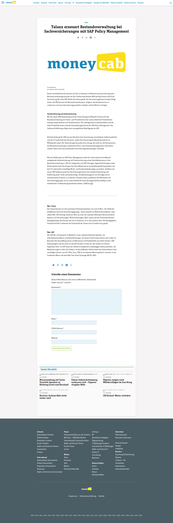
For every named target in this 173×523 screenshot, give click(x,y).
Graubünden (41, 449)
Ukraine (118, 458)
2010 (100, 515)
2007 (114, 515)
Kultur (94, 466)
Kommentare (120, 466)
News (86, 22)
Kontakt (101, 496)
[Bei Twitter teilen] (78, 37)
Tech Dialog (96, 455)
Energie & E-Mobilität (101, 3)
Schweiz (36, 3)
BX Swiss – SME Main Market (75, 438)
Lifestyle (95, 469)
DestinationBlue (98, 475)
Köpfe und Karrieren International (49, 472)
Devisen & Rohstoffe (71, 469)
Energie (118, 446)
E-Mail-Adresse (57, 328)
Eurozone (67, 460)
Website (54, 338)
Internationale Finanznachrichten (76, 441)
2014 (83, 515)
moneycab (53, 87)
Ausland (44, 3)
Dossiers (141, 3)
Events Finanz (69, 446)
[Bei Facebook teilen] (82, 37)
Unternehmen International (47, 460)
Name (54, 319)
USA (65, 463)
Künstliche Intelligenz (84, 3)
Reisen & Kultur (130, 3)
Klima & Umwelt (117, 3)
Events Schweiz (43, 443)
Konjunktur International (46, 466)
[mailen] (94, 37)
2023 (45, 515)
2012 (92, 515)
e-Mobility (119, 449)
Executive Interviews (123, 438)
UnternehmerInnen (122, 469)
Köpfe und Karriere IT (100, 449)
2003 (131, 515)
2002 (136, 515)
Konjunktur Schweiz (44, 441)
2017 (70, 515)
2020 (57, 515)
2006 (118, 515)
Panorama (41, 469)
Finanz (60, 3)
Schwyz (40, 452)
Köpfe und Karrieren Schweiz (48, 446)
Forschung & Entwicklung (124, 455)
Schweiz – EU (120, 460)
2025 (36, 515)
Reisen (94, 472)
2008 (109, 515)
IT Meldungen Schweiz (100, 443)
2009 (105, 515)
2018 (66, 515)
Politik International (44, 463)
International (42, 458)
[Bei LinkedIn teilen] (90, 37)
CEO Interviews (121, 435)
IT (73, 3)
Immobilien (119, 463)
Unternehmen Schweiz (45, 435)
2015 (79, 515)
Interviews (52, 3)
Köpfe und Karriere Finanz (73, 443)
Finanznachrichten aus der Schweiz (77, 435)
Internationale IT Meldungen (103, 446)
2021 (53, 515)
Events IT (95, 452)
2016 (75, 515)
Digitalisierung (97, 441)
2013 (87, 515)
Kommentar (56, 287)
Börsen (66, 466)
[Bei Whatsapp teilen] (86, 37)
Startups (68, 3)
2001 (140, 515)
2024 (40, 515)
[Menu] (3, 3)
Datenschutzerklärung (88, 496)
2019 (62, 515)
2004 (127, 515)
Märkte (66, 455)
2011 (96, 515)
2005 (122, 515)
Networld (95, 458)
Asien (66, 458)
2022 (49, 515)
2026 (32, 515)
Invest (66, 449)
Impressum (73, 496)
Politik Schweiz (43, 438)
